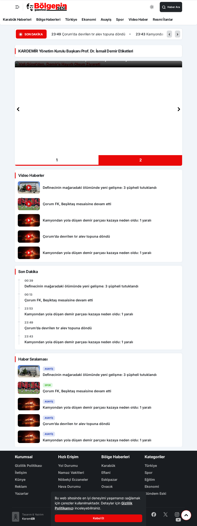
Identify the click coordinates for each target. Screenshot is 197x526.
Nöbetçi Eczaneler (73, 479)
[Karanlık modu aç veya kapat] (152, 7)
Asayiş (106, 19)
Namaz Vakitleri (71, 472)
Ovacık (107, 486)
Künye (20, 479)
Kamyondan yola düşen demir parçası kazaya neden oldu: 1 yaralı (79, 314)
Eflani (106, 472)
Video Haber (138, 19)
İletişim (21, 472)
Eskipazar (109, 479)
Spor (120, 19)
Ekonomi (89, 19)
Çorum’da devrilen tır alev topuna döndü (93, 34)
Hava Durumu (69, 486)
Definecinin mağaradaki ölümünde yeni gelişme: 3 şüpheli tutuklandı (81, 286)
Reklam (21, 486)
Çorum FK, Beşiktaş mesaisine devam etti (59, 300)
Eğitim (150, 479)
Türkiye (71, 19)
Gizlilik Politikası (28, 465)
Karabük (108, 465)
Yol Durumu (68, 465)
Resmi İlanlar (163, 19)
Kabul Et (98, 518)
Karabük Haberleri (17, 19)
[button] (169, 34)
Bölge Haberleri (48, 19)
